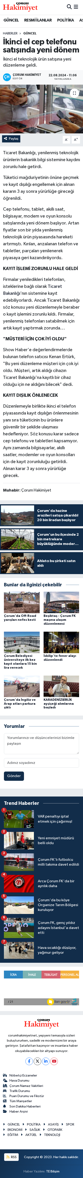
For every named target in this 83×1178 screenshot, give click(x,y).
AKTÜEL (31, 1135)
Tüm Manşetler (20, 1101)
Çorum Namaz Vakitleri (26, 1086)
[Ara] (69, 7)
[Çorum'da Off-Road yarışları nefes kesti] (22, 602)
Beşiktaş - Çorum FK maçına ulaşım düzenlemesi (60, 619)
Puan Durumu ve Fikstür (26, 1096)
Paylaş (13, 138)
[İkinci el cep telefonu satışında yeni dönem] (41, 109)
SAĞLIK (35, 1130)
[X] (37, 1061)
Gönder (14, 776)
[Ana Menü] (76, 7)
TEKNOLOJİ (52, 1135)
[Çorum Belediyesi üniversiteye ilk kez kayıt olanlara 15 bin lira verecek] (22, 642)
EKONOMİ (15, 1130)
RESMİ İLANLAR (38, 20)
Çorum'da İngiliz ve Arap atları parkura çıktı (20, 703)
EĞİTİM (13, 1135)
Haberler (10, 33)
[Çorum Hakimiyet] (20, 7)
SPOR (70, 1124)
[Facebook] (29, 1061)
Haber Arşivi (18, 1111)
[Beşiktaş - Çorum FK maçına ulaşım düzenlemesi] (61, 602)
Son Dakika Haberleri (25, 1106)
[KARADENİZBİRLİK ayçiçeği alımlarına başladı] (61, 686)
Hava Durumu (19, 1080)
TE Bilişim (52, 1171)
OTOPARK (54, 1130)
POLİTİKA (65, 20)
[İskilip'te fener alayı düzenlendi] (61, 642)
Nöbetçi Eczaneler (23, 1075)
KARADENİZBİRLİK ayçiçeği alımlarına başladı (59, 703)
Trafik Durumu (19, 1091)
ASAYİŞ (53, 1124)
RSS (13, 1157)
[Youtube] (54, 1061)
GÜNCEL (11, 20)
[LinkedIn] (46, 1061)
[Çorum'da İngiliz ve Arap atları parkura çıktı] (22, 686)
